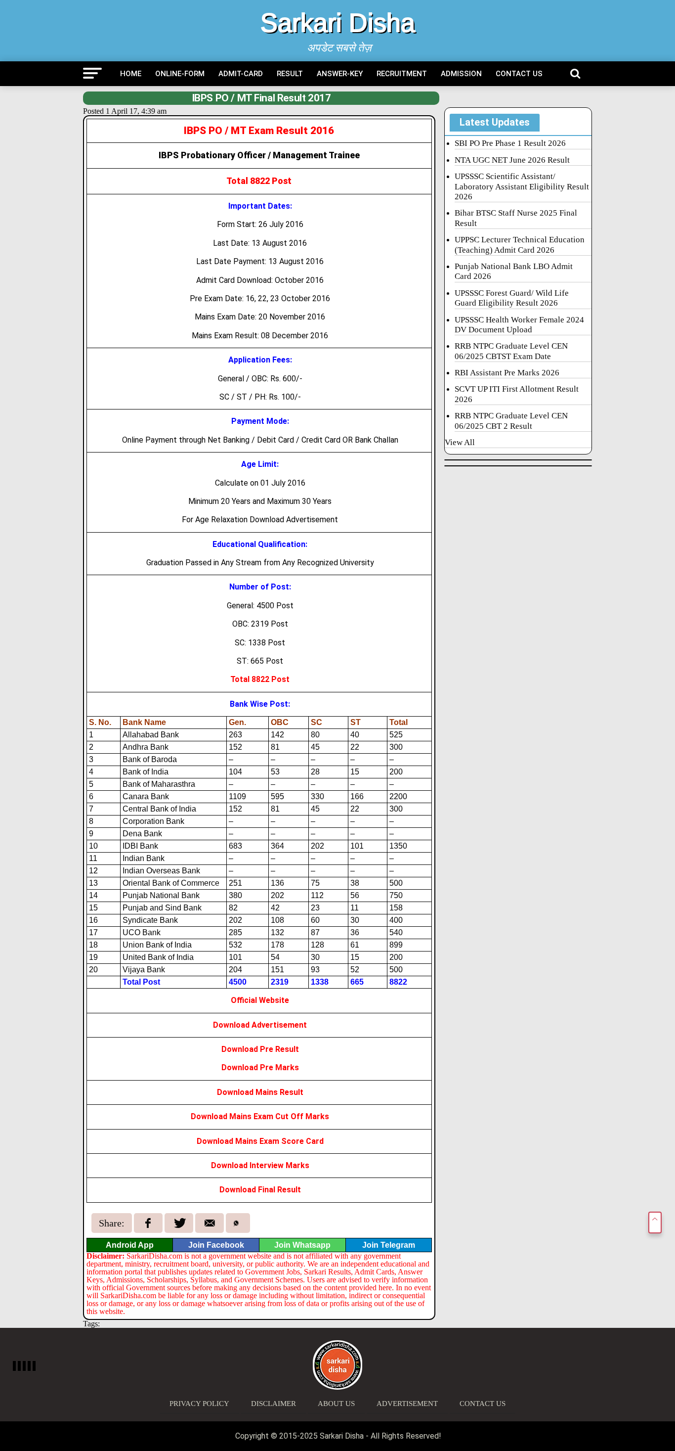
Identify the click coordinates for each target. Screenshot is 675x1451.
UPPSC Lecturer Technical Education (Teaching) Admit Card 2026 (520, 244)
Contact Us (519, 73)
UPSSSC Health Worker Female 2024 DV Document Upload (519, 324)
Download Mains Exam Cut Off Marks (260, 1116)
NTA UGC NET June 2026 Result (512, 160)
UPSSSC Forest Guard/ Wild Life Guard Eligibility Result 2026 (512, 298)
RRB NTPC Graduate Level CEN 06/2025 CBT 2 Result (511, 420)
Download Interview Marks (260, 1165)
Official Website (260, 1000)
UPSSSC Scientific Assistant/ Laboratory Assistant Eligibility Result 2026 (522, 186)
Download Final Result (260, 1189)
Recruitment (402, 73)
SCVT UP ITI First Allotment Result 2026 (517, 394)
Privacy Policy (199, 1403)
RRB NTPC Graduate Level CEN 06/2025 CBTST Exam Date (511, 351)
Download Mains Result (260, 1092)
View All (460, 442)
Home (130, 73)
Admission (461, 73)
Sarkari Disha (337, 22)
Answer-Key (340, 73)
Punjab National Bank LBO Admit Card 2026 (514, 271)
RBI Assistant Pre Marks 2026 (507, 372)
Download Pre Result (260, 1049)
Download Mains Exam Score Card (260, 1141)
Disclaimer (273, 1403)
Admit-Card (240, 73)
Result (290, 73)
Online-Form (180, 73)
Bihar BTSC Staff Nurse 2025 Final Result (516, 217)
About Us (336, 1403)
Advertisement (407, 1403)
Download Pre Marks (260, 1067)
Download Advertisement (260, 1025)
